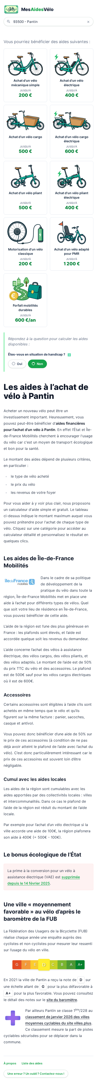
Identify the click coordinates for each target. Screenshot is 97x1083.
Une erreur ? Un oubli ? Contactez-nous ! (35, 1073)
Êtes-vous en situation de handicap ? (36, 354)
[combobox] (51, 21)
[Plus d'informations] (69, 354)
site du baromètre (61, 999)
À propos (10, 1063)
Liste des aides (32, 1063)
